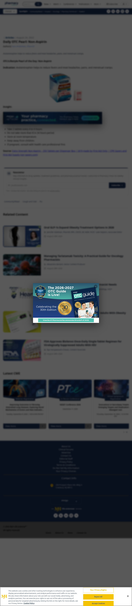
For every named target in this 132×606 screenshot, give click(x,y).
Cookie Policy (28, 603)
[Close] (128, 596)
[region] (66, 596)
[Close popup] (95, 286)
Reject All (98, 597)
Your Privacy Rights (98, 590)
